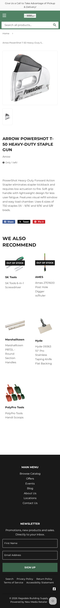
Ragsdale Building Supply (33, 598)
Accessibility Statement (40, 582)
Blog (30, 488)
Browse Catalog (30, 473)
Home (5, 33)
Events (30, 483)
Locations (30, 498)
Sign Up (30, 567)
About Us (30, 493)
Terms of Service (13, 582)
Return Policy (44, 579)
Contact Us (30, 503)
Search (10, 579)
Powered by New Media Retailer (28, 602)
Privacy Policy (25, 579)
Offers (30, 478)
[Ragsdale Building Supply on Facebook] (54, 589)
